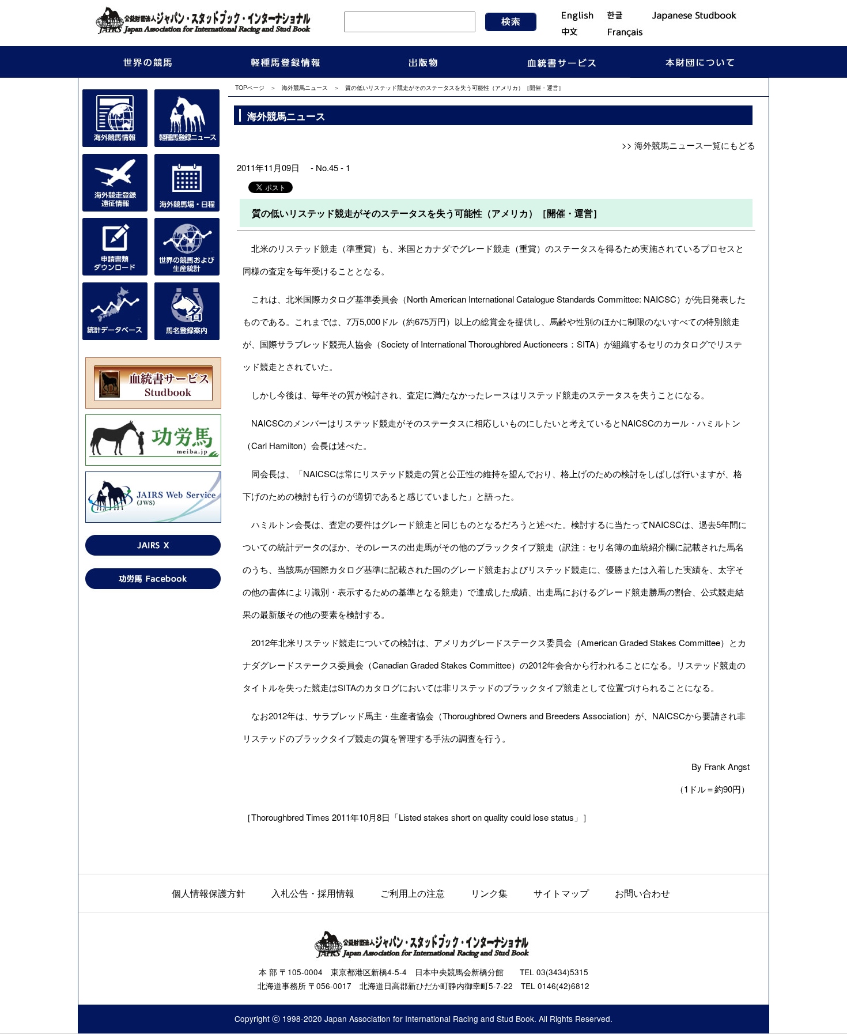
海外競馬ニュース (305, 87)
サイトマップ (561, 893)
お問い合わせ (642, 893)
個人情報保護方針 (208, 893)
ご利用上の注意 (412, 893)
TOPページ (249, 87)
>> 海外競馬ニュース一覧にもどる (688, 145)
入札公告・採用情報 (312, 893)
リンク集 (489, 893)
